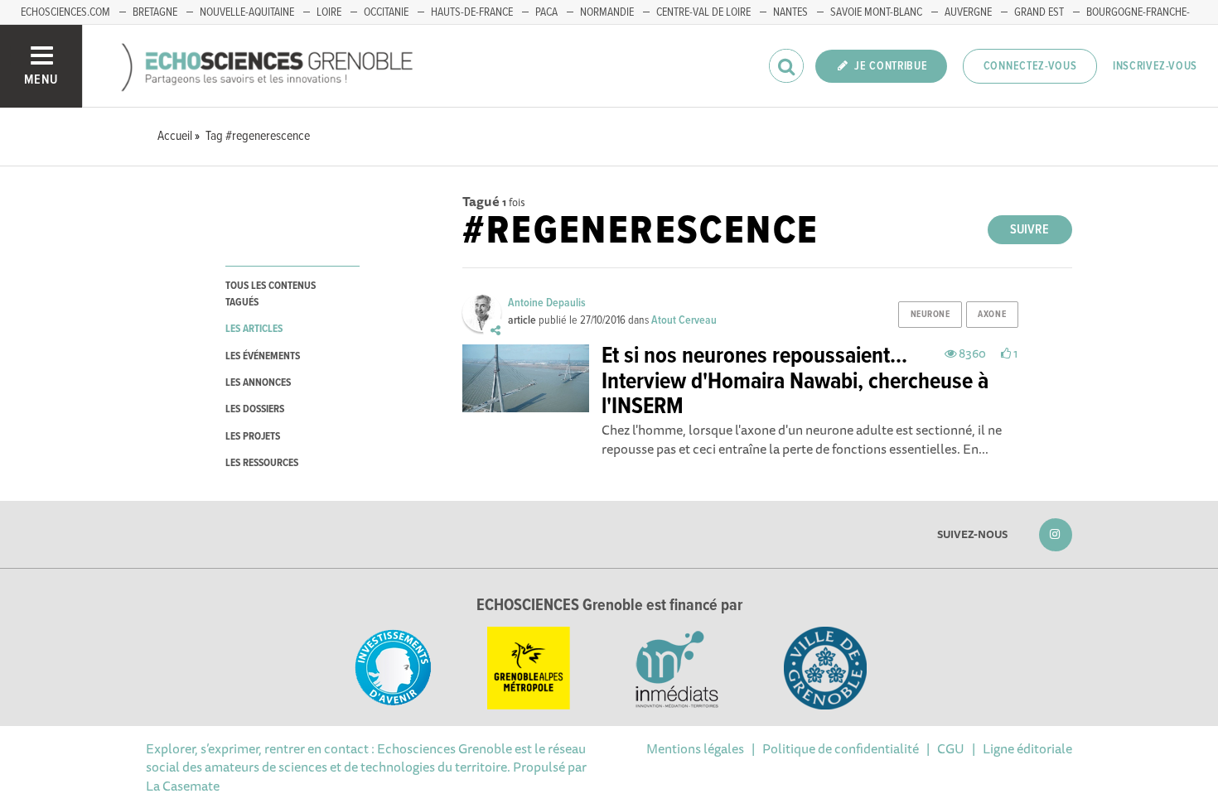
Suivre (1029, 229)
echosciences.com (65, 12)
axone (992, 314)
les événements (262, 356)
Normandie (607, 12)
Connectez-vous (1030, 66)
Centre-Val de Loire (703, 12)
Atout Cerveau (684, 320)
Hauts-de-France (472, 12)
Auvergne (968, 12)
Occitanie (386, 12)
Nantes (790, 12)
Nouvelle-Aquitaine (247, 12)
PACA (546, 12)
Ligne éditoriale (1027, 748)
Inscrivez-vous (1155, 66)
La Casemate (183, 785)
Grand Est (1039, 12)
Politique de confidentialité (840, 748)
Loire (329, 12)
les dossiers (254, 409)
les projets (252, 437)
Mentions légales (695, 748)
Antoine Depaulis (547, 303)
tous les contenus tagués (270, 294)
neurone (930, 314)
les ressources (261, 463)
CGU (950, 748)
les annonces (258, 383)
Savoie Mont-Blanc (876, 12)
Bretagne (155, 12)
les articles (254, 329)
